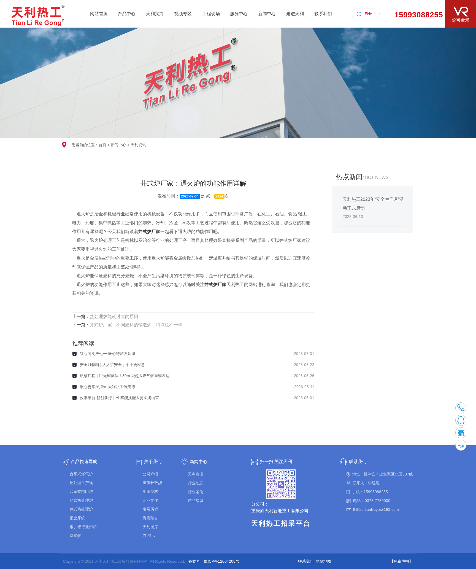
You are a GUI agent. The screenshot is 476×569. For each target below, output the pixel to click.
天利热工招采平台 (281, 523)
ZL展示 (149, 535)
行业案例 (195, 492)
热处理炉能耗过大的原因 (114, 316)
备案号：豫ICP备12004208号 (213, 561)
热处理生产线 (81, 482)
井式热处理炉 (81, 509)
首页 (102, 145)
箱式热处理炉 (81, 500)
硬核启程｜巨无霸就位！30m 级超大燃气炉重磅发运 (125, 375)
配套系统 (77, 518)
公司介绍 (150, 474)
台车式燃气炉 (81, 474)
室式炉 (75, 535)
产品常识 (195, 500)
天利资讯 (138, 145)
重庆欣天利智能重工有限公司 (280, 510)
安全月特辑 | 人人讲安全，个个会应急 (112, 364)
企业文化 (150, 500)
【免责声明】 (401, 561)
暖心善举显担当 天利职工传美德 (107, 386)
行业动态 (195, 483)
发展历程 (150, 509)
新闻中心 (118, 145)
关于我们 (153, 461)
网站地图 (323, 561)
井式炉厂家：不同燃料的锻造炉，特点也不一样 (136, 324)
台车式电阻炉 (81, 491)
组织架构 (150, 491)
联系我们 (358, 461)
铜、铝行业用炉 (83, 527)
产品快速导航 (84, 461)
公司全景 (460, 19)
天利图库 (150, 527)
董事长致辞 (152, 482)
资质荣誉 (150, 518)
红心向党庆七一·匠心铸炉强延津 (107, 353)
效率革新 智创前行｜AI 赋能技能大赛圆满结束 (119, 398)
